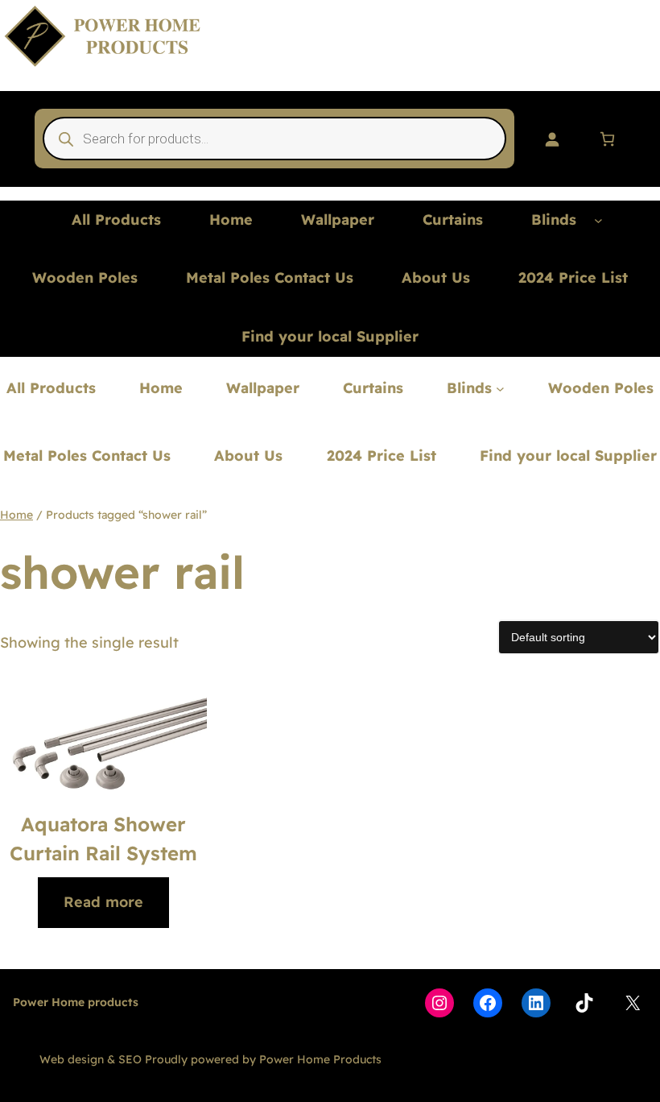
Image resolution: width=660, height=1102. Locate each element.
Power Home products (75, 1002)
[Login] (552, 139)
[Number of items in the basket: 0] (607, 139)
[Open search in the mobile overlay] (275, 138)
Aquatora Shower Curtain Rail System (103, 838)
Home (16, 515)
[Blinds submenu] (598, 220)
